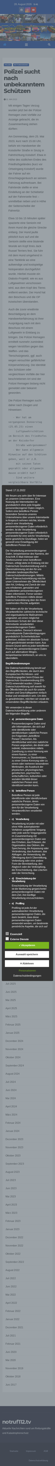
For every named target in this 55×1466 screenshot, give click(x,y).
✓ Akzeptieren (27, 945)
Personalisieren (27, 970)
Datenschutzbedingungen (27, 975)
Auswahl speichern (27, 954)
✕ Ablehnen (27, 963)
